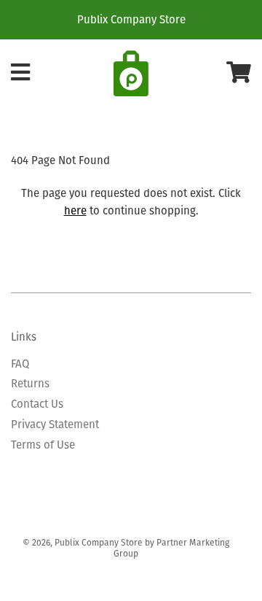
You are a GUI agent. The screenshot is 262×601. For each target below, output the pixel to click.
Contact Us (37, 403)
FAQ (20, 363)
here (75, 210)
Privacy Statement (55, 424)
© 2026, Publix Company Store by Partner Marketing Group (126, 547)
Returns (30, 383)
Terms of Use (43, 444)
